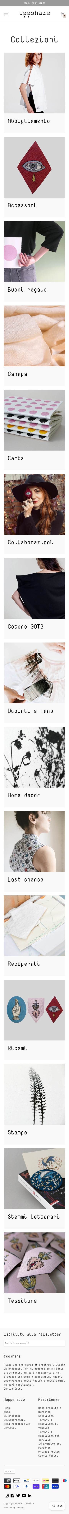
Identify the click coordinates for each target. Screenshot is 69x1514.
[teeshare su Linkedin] (30, 1495)
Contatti (10, 1428)
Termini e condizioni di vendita (48, 1424)
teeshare (29, 1503)
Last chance (26, 879)
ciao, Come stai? (34, 3)
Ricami (17, 1048)
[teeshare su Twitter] (18, 1495)
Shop (7, 1412)
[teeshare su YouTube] (24, 1495)
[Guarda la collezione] (34, 83)
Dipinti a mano (30, 711)
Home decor (24, 795)
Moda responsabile (17, 1424)
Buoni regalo (27, 289)
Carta (16, 458)
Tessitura (22, 1301)
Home (7, 1408)
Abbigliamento (29, 121)
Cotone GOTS (26, 626)
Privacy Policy (49, 1451)
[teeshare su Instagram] (7, 1495)
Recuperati (24, 964)
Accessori (22, 205)
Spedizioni (46, 1416)
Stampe (17, 1132)
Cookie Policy (48, 1455)
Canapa (17, 374)
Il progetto (12, 1416)
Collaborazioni (30, 542)
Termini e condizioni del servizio (49, 1435)
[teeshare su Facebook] (12, 1495)
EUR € (8, 1471)
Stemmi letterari (34, 1216)
